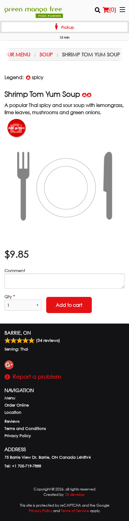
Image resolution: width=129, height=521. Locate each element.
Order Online (16, 405)
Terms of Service (75, 510)
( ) (112, 9)
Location (12, 412)
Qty (9, 296)
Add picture (16, 128)
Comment (14, 270)
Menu (9, 398)
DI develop (75, 494)
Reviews (12, 421)
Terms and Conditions (25, 428)
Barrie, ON (17, 333)
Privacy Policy (17, 435)
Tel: (22, 466)
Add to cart (69, 305)
